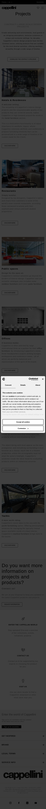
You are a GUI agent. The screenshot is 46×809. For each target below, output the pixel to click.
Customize (22, 428)
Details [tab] (23, 385)
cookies (12, 396)
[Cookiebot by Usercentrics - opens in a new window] (29, 379)
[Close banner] (43, 379)
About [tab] (37, 385)
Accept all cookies (23, 422)
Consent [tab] (8, 385)
